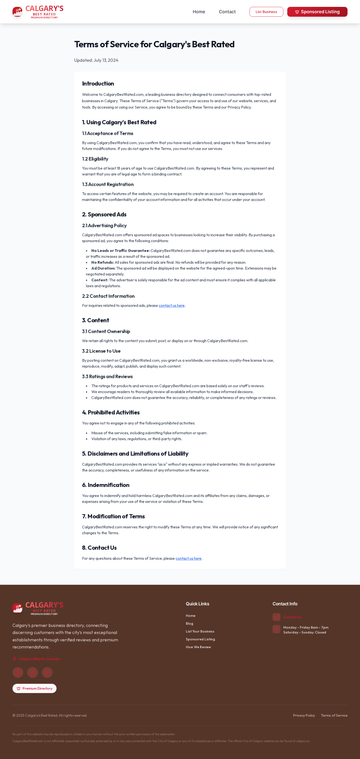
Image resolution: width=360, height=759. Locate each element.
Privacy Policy (304, 715)
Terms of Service (334, 715)
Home (199, 11)
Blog (189, 623)
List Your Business (200, 631)
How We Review (198, 647)
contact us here (172, 305)
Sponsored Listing (320, 11)
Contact (227, 11)
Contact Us (292, 617)
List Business (266, 12)
